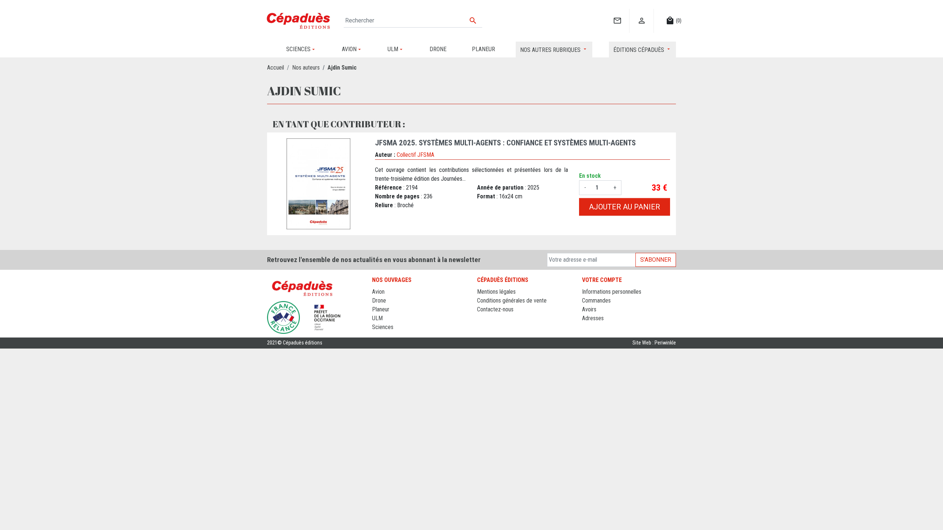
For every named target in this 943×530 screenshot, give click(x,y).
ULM (377, 318)
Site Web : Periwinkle (654, 343)
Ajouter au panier (624, 206)
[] (617, 13)
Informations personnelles (611, 291)
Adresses (593, 318)
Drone (379, 300)
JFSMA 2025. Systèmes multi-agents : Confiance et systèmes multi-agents (505, 142)
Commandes (596, 300)
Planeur (380, 309)
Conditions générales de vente (512, 300)
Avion (378, 291)
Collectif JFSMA (415, 154)
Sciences (382, 327)
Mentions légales (496, 291)
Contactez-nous (495, 309)
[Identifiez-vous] (641, 13)
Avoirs (589, 309)
